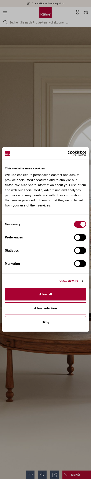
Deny (45, 322)
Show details (68, 281)
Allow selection (45, 308)
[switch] (80, 237)
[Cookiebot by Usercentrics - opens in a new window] (67, 153)
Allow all (45, 294)
